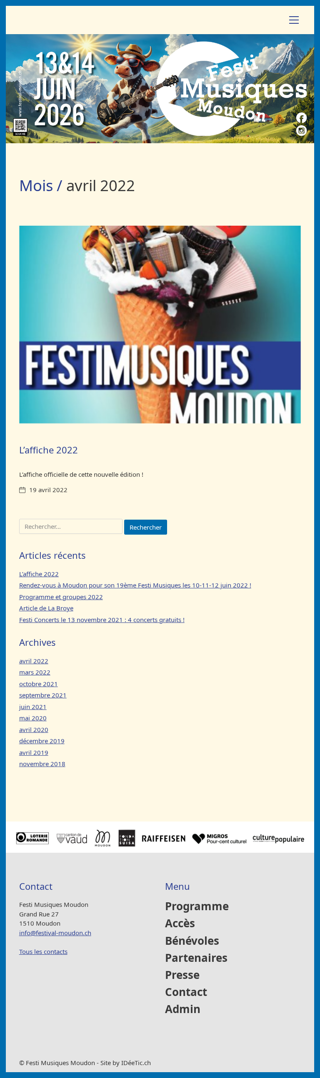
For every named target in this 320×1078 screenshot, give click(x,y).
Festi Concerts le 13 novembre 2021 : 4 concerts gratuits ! (102, 619)
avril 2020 (33, 729)
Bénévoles (192, 941)
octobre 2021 (38, 684)
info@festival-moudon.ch (55, 933)
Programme (197, 907)
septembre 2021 (43, 695)
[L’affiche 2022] (160, 324)
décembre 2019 (42, 741)
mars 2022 (34, 672)
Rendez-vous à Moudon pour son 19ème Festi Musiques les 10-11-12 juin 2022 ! (135, 585)
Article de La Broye (46, 608)
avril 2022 (33, 661)
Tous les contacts (43, 951)
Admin (182, 1009)
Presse (182, 975)
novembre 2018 (42, 763)
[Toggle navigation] (294, 20)
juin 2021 (33, 706)
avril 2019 (33, 752)
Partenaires (196, 958)
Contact (186, 992)
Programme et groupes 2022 (61, 597)
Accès (180, 924)
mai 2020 (33, 718)
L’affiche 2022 (48, 449)
